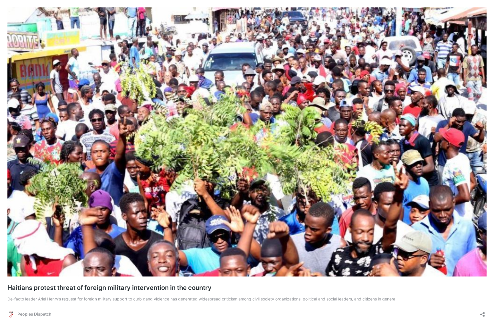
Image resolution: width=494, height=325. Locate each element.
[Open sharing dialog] (483, 312)
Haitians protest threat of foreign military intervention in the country (109, 287)
